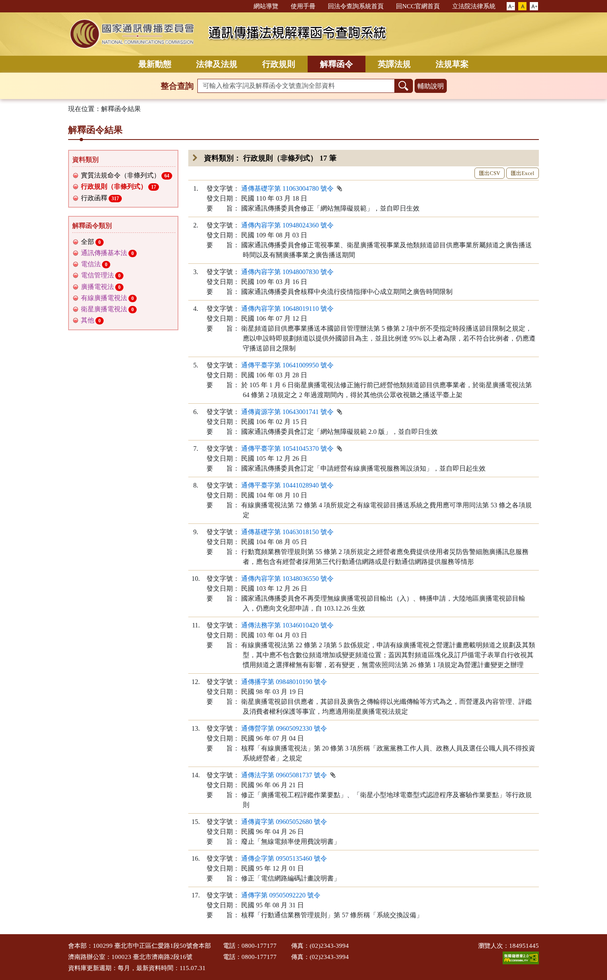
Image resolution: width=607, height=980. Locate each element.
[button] (511, 6)
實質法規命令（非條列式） (125, 175)
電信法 (94, 263)
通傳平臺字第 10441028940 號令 (287, 485)
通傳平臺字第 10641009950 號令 (287, 365)
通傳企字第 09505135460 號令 (284, 858)
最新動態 (154, 64)
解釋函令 (336, 64)
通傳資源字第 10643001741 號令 (287, 411)
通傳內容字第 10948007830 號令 (287, 271)
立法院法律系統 (474, 6)
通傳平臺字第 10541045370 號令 (287, 448)
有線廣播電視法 (107, 297)
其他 (91, 320)
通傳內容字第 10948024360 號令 (287, 225)
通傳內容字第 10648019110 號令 (287, 308)
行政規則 (278, 64)
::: (243, 5)
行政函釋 (100, 197)
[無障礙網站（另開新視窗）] (521, 957)
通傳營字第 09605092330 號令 (284, 728)
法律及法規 (216, 64)
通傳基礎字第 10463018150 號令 (287, 531)
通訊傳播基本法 (107, 252)
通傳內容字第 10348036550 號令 (287, 578)
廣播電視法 (101, 286)
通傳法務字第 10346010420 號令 (287, 625)
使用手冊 (303, 6)
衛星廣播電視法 (107, 308)
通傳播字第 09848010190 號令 (284, 681)
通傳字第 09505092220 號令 (280, 895)
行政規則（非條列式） (118, 186)
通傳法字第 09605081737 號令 (284, 775)
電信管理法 (101, 275)
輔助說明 (430, 86)
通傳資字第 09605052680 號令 (284, 821)
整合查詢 (177, 85)
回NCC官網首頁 (418, 6)
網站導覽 (266, 6)
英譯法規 (394, 64)
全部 (91, 241)
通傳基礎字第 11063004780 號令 (287, 188)
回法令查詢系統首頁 (356, 6)
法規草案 (452, 64)
